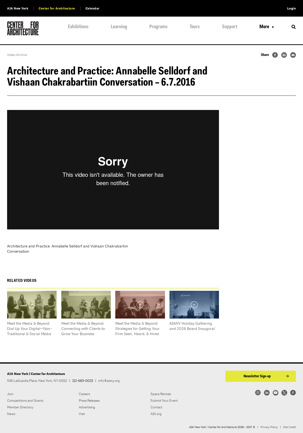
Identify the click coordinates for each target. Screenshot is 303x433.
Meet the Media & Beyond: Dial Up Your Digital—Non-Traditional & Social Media (29, 328)
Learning (119, 26)
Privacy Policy (269, 427)
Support (229, 26)
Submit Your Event (164, 400)
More (264, 26)
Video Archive (17, 55)
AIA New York (17, 8)
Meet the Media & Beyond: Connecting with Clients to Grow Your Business (83, 328)
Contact (156, 407)
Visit (82, 414)
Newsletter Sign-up (257, 376)
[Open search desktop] (293, 27)
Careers (84, 394)
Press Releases (89, 400)
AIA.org (156, 414)
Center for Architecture (57, 8)
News (11, 414)
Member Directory (20, 407)
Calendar (92, 8)
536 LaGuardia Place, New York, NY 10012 (37, 380)
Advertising (87, 407)
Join (10, 394)
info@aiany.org (109, 380)
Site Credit (289, 427)
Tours (195, 26)
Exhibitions (78, 26)
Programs (158, 26)
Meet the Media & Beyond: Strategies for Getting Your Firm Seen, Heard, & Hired (137, 328)
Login (291, 8)
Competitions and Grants (25, 400)
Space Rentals (161, 394)
